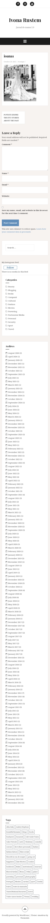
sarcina (26, 882)
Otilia (28, 872)
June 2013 (12, 785)
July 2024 (12, 406)
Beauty (11, 286)
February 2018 (14, 615)
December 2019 (14, 558)
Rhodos (18, 882)
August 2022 (13, 466)
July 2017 (12, 640)
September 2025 (15, 374)
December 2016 (14, 657)
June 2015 (12, 714)
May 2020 (12, 540)
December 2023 (14, 424)
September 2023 (15, 434)
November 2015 (15, 696)
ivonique (21, 62)
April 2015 (12, 721)
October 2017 (14, 629)
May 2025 (12, 381)
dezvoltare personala (22, 847)
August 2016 (13, 664)
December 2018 (14, 579)
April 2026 (12, 356)
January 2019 (14, 576)
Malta (18, 867)
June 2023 (12, 441)
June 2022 (12, 473)
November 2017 (15, 625)
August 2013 (13, 781)
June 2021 (12, 505)
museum (38, 867)
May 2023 (12, 445)
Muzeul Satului (11, 872)
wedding (35, 897)
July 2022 (12, 470)
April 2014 (12, 760)
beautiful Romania (13, 832)
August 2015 (13, 707)
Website (5, 196)
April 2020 (12, 544)
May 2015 (12, 718)
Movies (11, 308)
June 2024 (12, 409)
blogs (24, 832)
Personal (12, 318)
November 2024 (15, 395)
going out (31, 857)
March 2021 (13, 512)
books (31, 832)
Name (5, 173)
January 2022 (14, 487)
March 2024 (13, 417)
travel (30, 892)
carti (21, 842)
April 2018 (12, 608)
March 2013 (13, 792)
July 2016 (12, 668)
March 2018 (13, 611)
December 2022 (14, 452)
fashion (35, 847)
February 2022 (14, 484)
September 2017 (15, 633)
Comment (7, 144)
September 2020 (15, 530)
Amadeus (42, 915)
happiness (10, 862)
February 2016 (14, 686)
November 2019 (15, 562)
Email (5, 184)
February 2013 (14, 795)
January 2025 (14, 388)
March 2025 (13, 385)
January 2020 (14, 555)
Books (10, 293)
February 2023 (14, 448)
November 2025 (15, 367)
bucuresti (19, 837)
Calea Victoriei (11, 842)
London (31, 862)
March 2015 (13, 725)
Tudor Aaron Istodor (14, 897)
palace (35, 872)
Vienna (26, 897)
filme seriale (24, 852)
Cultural (12, 301)
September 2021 (15, 494)
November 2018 (15, 583)
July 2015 (12, 710)
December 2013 (14, 767)
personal (19, 877)
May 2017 (12, 643)
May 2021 (12, 509)
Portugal (9, 882)
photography (30, 877)
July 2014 (12, 749)
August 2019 (13, 565)
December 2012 (14, 803)
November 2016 (15, 661)
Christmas (29, 842)
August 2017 (13, 636)
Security (11, 322)
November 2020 (15, 526)
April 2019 (12, 572)
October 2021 (14, 491)
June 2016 (12, 671)
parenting (10, 877)
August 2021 (13, 498)
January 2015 (14, 728)
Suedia (39, 882)
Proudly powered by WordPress (15, 915)
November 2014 (15, 735)
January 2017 (14, 654)
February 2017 (14, 650)
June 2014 (12, 753)
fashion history (11, 852)
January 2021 (14, 519)
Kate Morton (21, 862)
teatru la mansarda (20, 887)
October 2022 (14, 459)
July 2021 (12, 502)
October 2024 (14, 399)
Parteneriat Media (16, 315)
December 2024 (14, 392)
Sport (10, 325)
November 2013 (15, 771)
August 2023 (13, 438)
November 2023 (15, 427)
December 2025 (14, 363)
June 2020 (12, 537)
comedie (38, 842)
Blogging (12, 290)
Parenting (12, 311)
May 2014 (12, 756)
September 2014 (15, 742)
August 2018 (13, 594)
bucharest (10, 837)
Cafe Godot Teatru (32, 837)
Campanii (12, 297)
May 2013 (12, 788)
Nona (22, 872)
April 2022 (12, 480)
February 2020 (14, 551)
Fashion (11, 304)
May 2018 (12, 604)
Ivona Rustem (25, 19)
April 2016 (12, 679)
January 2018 (14, 618)
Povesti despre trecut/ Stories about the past (11, 117)
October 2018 (14, 586)
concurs (9, 847)
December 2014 (14, 732)
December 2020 (14, 523)
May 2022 (12, 477)
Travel (11, 329)
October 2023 (14, 431)
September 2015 (15, 703)
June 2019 (12, 569)
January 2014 (14, 764)
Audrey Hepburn (22, 827)
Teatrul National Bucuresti (16, 892)
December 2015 (14, 693)
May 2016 (12, 675)
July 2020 (12, 533)
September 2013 (15, 778)
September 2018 (15, 590)
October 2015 (14, 700)
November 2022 (15, 455)
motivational (27, 867)
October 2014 (14, 739)
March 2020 (13, 548)
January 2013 (14, 799)
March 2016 (13, 682)
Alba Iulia (10, 827)
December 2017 (14, 622)
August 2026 (13, 353)
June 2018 (12, 601)
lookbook (10, 867)
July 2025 (12, 378)
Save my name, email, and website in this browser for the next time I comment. (25, 211)
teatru (8, 887)
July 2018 (12, 597)
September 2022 (15, 463)
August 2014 (13, 746)
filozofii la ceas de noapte (15, 857)
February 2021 (14, 516)
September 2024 (15, 402)
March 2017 (13, 647)
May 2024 (12, 413)
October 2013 (14, 774)
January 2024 (14, 420)
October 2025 (14, 370)
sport (33, 882)
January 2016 (14, 689)
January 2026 (14, 360)
